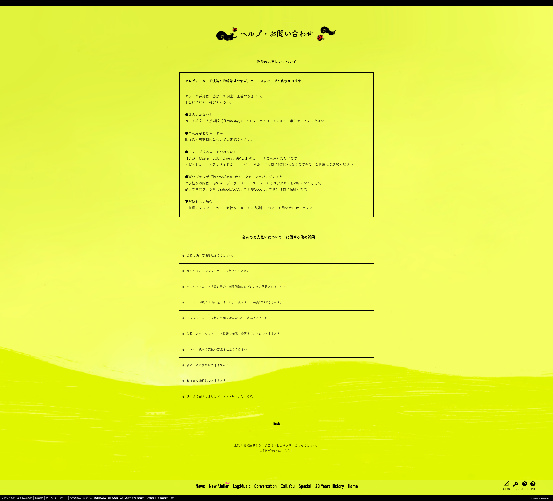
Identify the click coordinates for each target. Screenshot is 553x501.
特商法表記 (75, 498)
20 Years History (329, 487)
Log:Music (241, 487)
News (200, 487)
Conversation (265, 487)
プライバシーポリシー (56, 498)
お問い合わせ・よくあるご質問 (17, 498)
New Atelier (219, 487)
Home (353, 487)
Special (305, 487)
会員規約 (39, 498)
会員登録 (87, 498)
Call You (288, 487)
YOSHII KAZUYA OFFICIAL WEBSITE (106, 498)
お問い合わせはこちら (275, 450)
